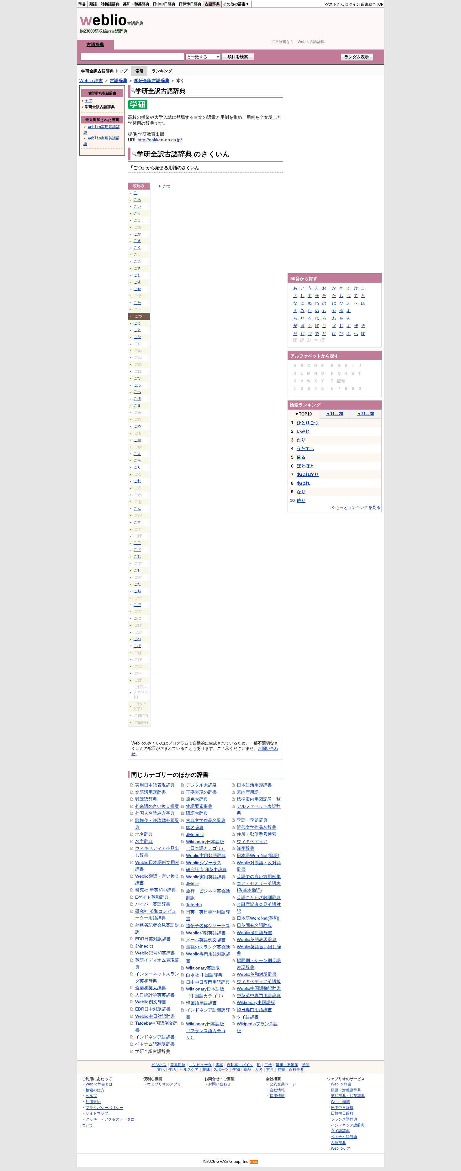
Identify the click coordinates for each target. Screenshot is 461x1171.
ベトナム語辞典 (344, 1137)
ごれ (137, 481)
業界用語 (177, 1065)
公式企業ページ (283, 1084)
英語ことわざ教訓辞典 (259, 897)
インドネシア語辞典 (348, 1125)
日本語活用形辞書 (254, 784)
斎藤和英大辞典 (150, 987)
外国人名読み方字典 (155, 813)
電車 (219, 1065)
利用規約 (93, 1102)
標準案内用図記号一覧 (259, 799)
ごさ (137, 268)
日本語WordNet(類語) (258, 855)
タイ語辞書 (248, 1016)
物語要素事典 (199, 806)
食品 (247, 1069)
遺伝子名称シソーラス (208, 925)
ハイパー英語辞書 (152, 904)
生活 (172, 1069)
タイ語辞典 (340, 1131)
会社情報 (277, 1090)
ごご (137, 543)
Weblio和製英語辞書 (206, 932)
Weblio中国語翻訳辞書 (259, 988)
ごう (137, 213)
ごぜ (137, 570)
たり (301, 439)
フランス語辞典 (344, 1119)
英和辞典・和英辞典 (348, 1096)
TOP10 (303, 414)
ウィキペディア (252, 841)
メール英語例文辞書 (205, 939)
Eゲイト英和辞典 (152, 897)
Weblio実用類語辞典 (206, 855)
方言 (270, 1069)
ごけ (137, 254)
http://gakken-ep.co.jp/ (160, 139)
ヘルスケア (189, 1069)
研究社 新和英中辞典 (206, 869)
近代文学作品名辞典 (256, 827)
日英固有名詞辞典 (254, 925)
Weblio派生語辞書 (254, 932)
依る (301, 457)
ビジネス (159, 1065)
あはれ (303, 483)
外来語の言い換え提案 (157, 806)
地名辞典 (144, 834)
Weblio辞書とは (99, 1084)
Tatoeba (194, 904)
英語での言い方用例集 (259, 876)
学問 (306, 1065)
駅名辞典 (195, 827)
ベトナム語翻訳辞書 (155, 1044)
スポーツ (221, 1069)
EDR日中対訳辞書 (153, 1009)
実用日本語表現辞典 (155, 784)
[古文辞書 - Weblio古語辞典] (103, 24)
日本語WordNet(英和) (258, 918)
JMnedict (144, 946)
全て (88, 100)
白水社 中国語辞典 (204, 974)
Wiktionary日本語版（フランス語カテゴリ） (205, 1030)
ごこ (137, 261)
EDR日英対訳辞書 (153, 938)
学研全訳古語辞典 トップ (104, 71)
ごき (137, 240)
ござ (137, 549)
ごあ (137, 199)
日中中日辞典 (164, 4)
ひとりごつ (308, 422)
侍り (301, 500)
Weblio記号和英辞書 (155, 952)
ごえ (137, 220)
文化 (161, 1069)
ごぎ (137, 522)
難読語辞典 (146, 799)
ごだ (137, 584)
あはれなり (308, 474)
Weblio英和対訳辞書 (257, 974)
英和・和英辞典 (136, 4)
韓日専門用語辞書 (254, 1009)
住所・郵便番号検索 (256, 834)
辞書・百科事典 (291, 1069)
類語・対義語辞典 (104, 4)
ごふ (137, 385)
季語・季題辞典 (252, 820)
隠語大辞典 (197, 813)
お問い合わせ (219, 1084)
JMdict (192, 883)
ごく (137, 247)
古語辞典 (212, 4)
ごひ (137, 378)
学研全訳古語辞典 (151, 80)
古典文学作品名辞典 (205, 820)
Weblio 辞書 (91, 80)
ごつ (166, 186)
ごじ (137, 556)
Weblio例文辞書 (150, 1001)
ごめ (137, 426)
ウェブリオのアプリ (164, 1084)
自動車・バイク (240, 1065)
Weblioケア (340, 1148)
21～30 (365, 413)
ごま (137, 405)
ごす (137, 282)
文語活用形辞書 (150, 792)
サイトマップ (97, 1113)
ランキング (162, 71)
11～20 (334, 413)
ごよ (137, 454)
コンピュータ (200, 1065)
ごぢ (137, 591)
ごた (137, 303)
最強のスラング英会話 (208, 946)
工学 (268, 1065)
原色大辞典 (197, 799)
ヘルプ (91, 1096)
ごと (137, 330)
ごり (137, 467)
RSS (254, 1161)
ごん (137, 508)
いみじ (303, 431)
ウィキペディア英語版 (259, 981)
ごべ (137, 639)
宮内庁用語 (248, 792)
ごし (137, 275)
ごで (137, 605)
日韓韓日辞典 (190, 4)
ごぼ (137, 646)
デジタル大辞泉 (201, 784)
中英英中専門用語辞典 (259, 995)
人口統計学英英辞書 (155, 994)
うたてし (305, 448)
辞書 (82, 4)
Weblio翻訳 (340, 1102)
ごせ (137, 289)
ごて (137, 323)
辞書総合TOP (372, 4)
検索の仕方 (95, 1090)
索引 (139, 71)
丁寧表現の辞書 (201, 792)
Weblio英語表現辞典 (257, 939)
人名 (258, 1069)
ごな (137, 337)
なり (301, 491)
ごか (137, 234)
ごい (137, 206)
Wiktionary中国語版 (256, 1002)
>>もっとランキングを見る (355, 507)
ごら (137, 460)
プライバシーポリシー (104, 1108)
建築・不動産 (287, 1065)
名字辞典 (144, 841)
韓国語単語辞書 (201, 1002)
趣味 (206, 1069)
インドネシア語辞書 (155, 1036)
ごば (137, 618)
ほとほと (305, 465)
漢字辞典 (245, 848)
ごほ (137, 398)
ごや (137, 440)
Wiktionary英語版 (203, 967)
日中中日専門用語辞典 (208, 982)
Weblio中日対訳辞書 (155, 1016)
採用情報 (277, 1096)
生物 (236, 1069)
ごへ (137, 391)
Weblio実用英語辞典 (206, 876)
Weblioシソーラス (203, 862)
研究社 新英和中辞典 (155, 889)
